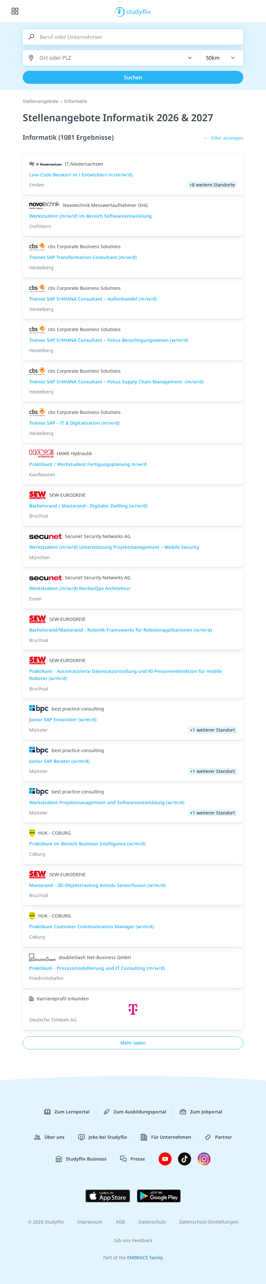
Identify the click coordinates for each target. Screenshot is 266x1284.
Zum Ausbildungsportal (140, 1112)
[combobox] (108, 58)
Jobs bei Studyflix (108, 1137)
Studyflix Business (86, 1159)
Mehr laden (133, 1043)
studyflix (138, 11)
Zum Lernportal (72, 1112)
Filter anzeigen (227, 138)
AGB (120, 1222)
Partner (223, 1137)
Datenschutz (152, 1222)
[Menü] (14, 11)
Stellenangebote (40, 101)
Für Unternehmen (171, 1137)
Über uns (54, 1137)
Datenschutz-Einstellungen (208, 1222)
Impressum (89, 1222)
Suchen (133, 77)
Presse (137, 1159)
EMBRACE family (145, 1257)
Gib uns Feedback (133, 1240)
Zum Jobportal (206, 1112)
